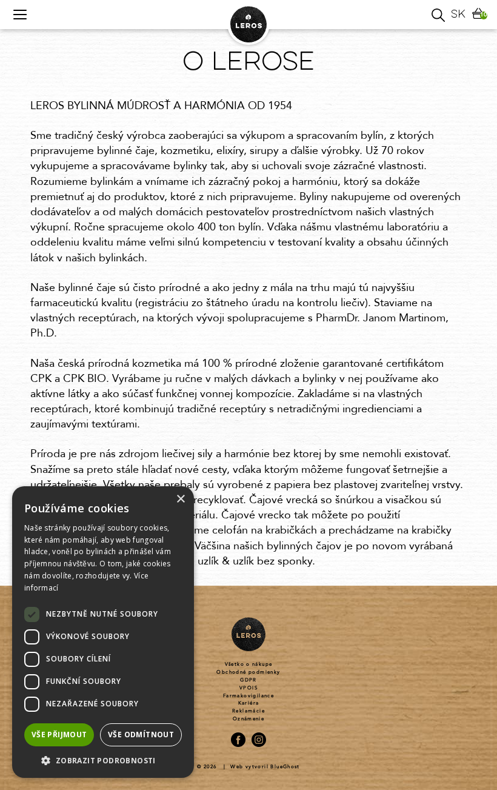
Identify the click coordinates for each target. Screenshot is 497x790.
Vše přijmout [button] (59, 734)
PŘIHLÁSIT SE (329, 540)
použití (354, 594)
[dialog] (103, 632)
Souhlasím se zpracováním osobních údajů (329, 577)
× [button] (180, 499)
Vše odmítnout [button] (141, 734)
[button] (103, 760)
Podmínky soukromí (297, 594)
